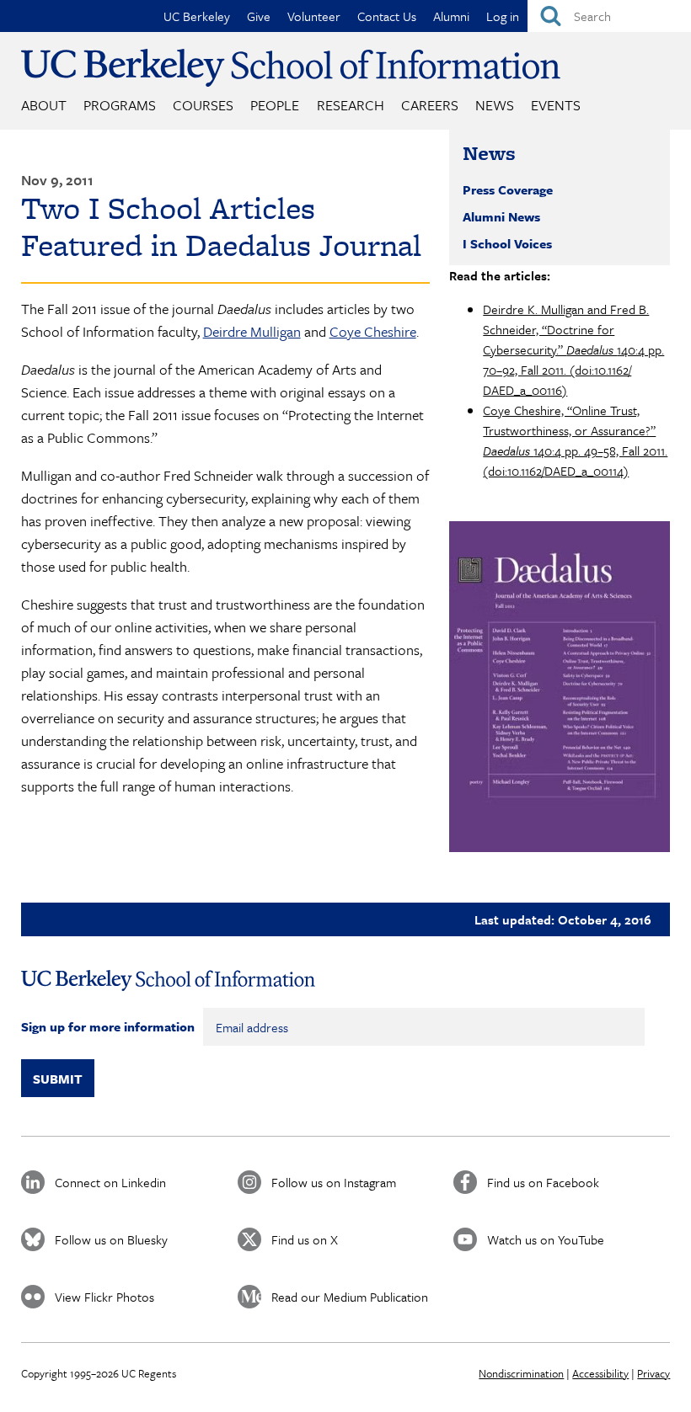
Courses (203, 104)
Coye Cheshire (372, 331)
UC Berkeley (196, 16)
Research (350, 104)
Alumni (451, 16)
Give (259, 16)
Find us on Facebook (543, 1182)
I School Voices (507, 243)
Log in (502, 16)
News (494, 104)
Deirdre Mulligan (252, 331)
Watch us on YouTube (545, 1239)
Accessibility (600, 1373)
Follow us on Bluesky (111, 1239)
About (44, 104)
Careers (429, 104)
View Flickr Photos (104, 1296)
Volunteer (313, 16)
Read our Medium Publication (349, 1296)
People (274, 104)
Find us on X (304, 1239)
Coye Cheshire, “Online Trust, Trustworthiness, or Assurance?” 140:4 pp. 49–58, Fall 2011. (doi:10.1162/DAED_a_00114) (575, 440)
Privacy (653, 1373)
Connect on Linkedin (110, 1182)
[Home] (290, 68)
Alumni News (501, 216)
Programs (119, 104)
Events (556, 104)
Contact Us (386, 16)
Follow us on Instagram (333, 1182)
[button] (559, 686)
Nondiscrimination (521, 1373)
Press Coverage (508, 189)
